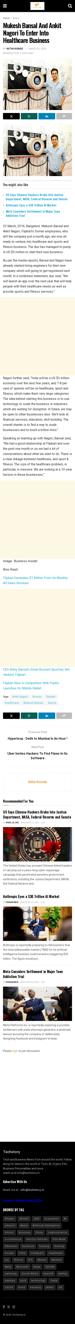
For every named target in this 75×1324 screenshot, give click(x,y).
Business (24, 1232)
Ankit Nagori (20, 697)
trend (21, 1287)
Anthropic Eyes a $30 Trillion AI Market (31, 205)
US (60, 1287)
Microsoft (22, 1267)
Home (6, 18)
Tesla (53, 1280)
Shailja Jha (12, 822)
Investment (56, 1253)
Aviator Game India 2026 (22, 1200)
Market (42, 1260)
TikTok (9, 1287)
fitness (37, 697)
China (39, 1232)
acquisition (52, 1218)
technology (38, 1280)
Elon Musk (59, 1239)
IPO (30, 1260)
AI (65, 1218)
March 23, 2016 (37, 49)
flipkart (51, 697)
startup (62, 1273)
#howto (24, 1218)
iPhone (18, 1260)
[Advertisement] (37, 336)
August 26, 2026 (30, 902)
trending (35, 1287)
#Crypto (9, 1218)
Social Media (30, 1273)
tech (23, 1280)
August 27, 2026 (31, 822)
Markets (57, 1260)
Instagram (37, 1253)
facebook (28, 1246)
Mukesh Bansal (33, 703)
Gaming (59, 1246)
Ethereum (11, 1246)
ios (7, 1260)
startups (10, 1280)
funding (44, 1246)
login (15, 1051)
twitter (50, 1287)
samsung (11, 1273)
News (16, 18)
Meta (8, 1267)
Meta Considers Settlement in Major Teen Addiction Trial (33, 213)
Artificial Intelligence (46, 1225)
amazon (10, 1225)
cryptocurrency (57, 1232)
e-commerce (13, 1239)
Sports (52, 703)
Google (9, 1253)
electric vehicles (37, 1239)
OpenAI (49, 1267)
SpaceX (48, 1273)
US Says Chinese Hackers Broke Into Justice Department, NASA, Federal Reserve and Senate (37, 196)
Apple (24, 1225)
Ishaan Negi (12, 902)
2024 (36, 1218)
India (22, 1253)
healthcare (12, 703)
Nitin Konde (15, 49)
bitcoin (9, 1232)
